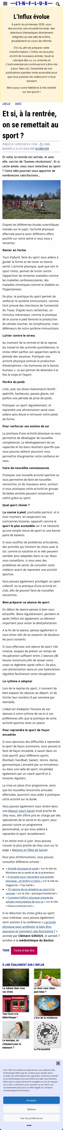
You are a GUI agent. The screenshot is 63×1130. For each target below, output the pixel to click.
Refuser (31, 1109)
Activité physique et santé (23, 868)
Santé (18, 103)
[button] (58, 1063)
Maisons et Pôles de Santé (29, 850)
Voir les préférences (31, 1118)
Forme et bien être (24, 950)
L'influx (6, 103)
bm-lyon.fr (33, 92)
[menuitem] (8, 104)
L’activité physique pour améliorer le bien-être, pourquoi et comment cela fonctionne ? (29, 926)
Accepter (31, 1100)
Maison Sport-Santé (21, 811)
